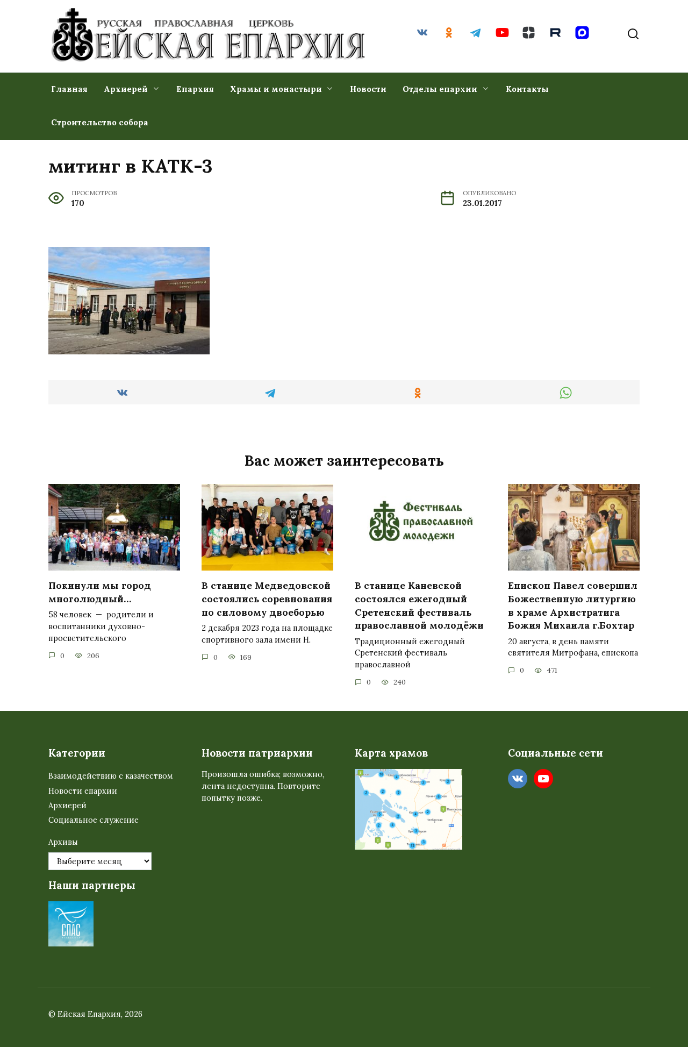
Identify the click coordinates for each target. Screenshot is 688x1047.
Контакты (527, 89)
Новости (368, 89)
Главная (69, 89)
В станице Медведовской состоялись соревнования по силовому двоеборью (267, 598)
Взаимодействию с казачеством (110, 776)
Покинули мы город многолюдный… (99, 592)
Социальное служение (93, 820)
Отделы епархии (440, 89)
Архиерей (126, 89)
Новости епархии (82, 791)
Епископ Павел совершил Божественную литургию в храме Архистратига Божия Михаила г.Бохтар (572, 605)
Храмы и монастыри (276, 89)
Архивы (63, 842)
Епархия (195, 89)
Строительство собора (99, 122)
